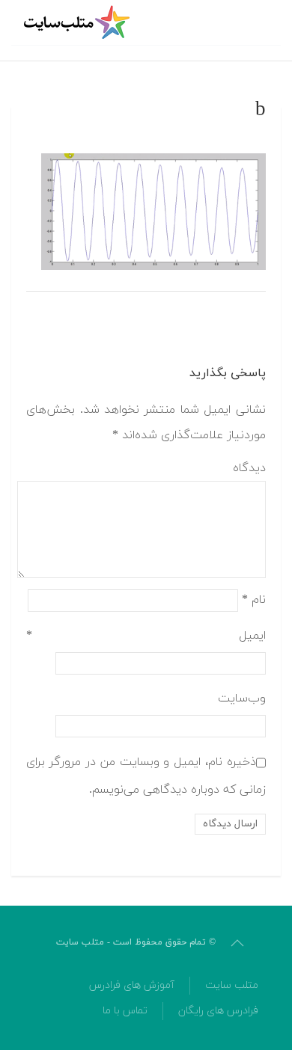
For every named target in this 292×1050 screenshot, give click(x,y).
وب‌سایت (242, 698)
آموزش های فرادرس (131, 985)
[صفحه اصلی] (78, 22)
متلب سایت (231, 985)
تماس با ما (125, 1011)
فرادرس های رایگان (218, 1011)
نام (254, 599)
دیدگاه (249, 468)
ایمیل (146, 635)
